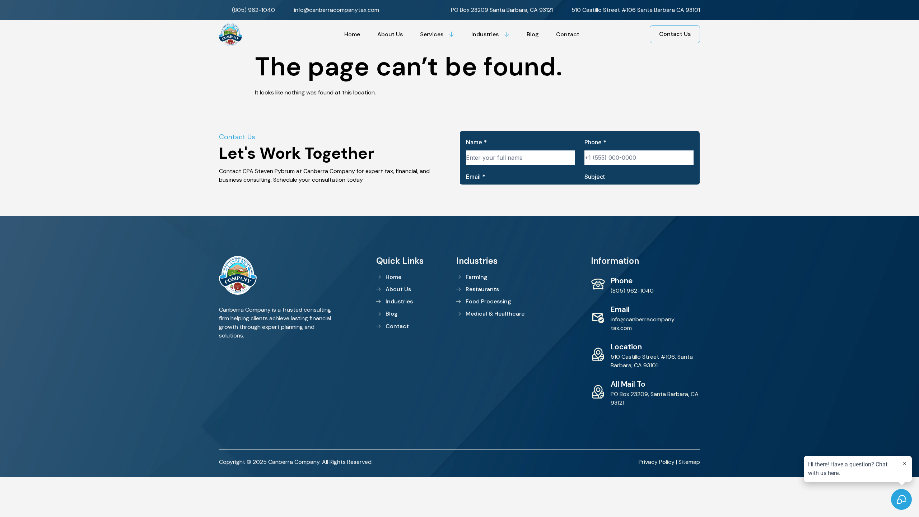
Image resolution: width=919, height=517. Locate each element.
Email (620, 309)
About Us (390, 34)
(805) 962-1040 (632, 290)
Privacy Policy (657, 462)
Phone (622, 280)
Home (352, 34)
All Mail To (628, 384)
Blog (533, 34)
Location (626, 346)
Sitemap (689, 462)
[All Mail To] (598, 392)
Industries (485, 34)
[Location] (598, 355)
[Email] (598, 317)
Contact (567, 34)
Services (431, 34)
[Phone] (598, 284)
